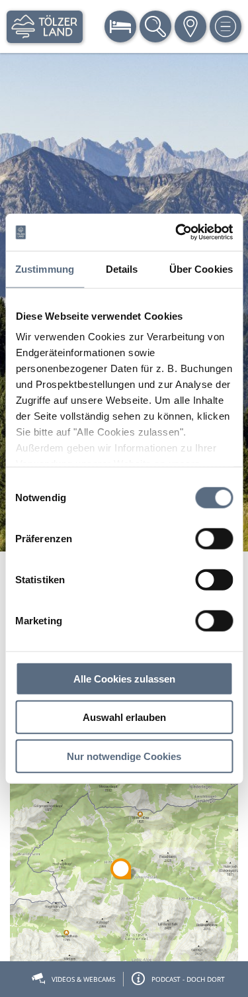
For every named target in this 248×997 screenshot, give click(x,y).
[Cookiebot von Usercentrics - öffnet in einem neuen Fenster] (176, 232)
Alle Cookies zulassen (124, 678)
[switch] (214, 538)
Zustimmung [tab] (44, 268)
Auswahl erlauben (124, 717)
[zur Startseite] (45, 27)
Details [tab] (122, 268)
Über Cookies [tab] (201, 268)
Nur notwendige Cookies (124, 755)
